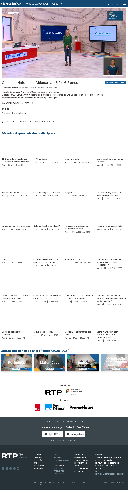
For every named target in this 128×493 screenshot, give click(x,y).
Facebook (3, 468)
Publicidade (38, 484)
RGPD (97, 471)
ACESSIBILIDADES (11, 103)
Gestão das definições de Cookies (109, 474)
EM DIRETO (58, 457)
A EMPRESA (99, 455)
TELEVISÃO (38, 460)
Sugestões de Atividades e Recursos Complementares (30, 122)
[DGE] (74, 392)
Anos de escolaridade (37, 4)
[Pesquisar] (118, 3)
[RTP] (54, 392)
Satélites (78, 471)
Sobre (55, 4)
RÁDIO (36, 463)
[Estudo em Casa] (11, 3)
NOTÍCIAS (37, 455)
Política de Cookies (60, 482)
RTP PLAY (58, 455)
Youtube (14, 468)
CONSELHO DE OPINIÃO (104, 460)
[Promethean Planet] (81, 407)
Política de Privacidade (42, 482)
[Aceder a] (16, 365)
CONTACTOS (79, 455)
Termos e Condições (77, 482)
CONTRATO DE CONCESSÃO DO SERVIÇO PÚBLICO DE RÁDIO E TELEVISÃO (107, 465)
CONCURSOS (59, 465)
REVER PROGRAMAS (61, 460)
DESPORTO (38, 457)
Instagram (10, 468)
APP (62, 4)
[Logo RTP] (12, 455)
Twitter (7, 468)
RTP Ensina (38, 468)
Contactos (59, 474)
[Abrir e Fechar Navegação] (125, 4)
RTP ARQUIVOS (40, 466)
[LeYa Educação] (37, 407)
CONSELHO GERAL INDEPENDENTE (108, 457)
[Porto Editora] (55, 407)
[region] (64, 43)
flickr (18, 468)
